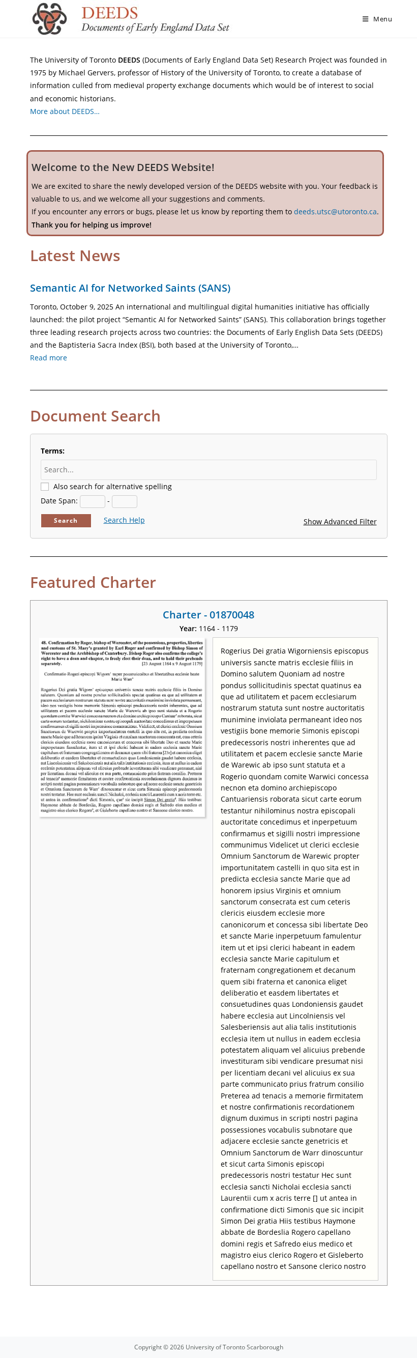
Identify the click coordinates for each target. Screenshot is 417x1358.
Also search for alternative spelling (112, 486)
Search (66, 520)
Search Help (124, 520)
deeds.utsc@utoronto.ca (335, 211)
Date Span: (59, 500)
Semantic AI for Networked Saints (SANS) (130, 288)
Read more (48, 357)
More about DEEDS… (65, 111)
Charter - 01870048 (208, 614)
